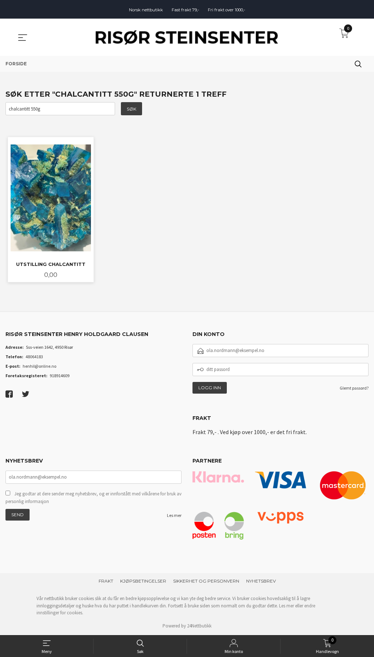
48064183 (34, 356)
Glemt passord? (354, 388)
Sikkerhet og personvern (206, 581)
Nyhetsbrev (261, 581)
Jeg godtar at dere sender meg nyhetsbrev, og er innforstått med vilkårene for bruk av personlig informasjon (93, 498)
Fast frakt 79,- (185, 9)
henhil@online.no (39, 366)
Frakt (106, 581)
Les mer (174, 515)
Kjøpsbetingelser (143, 581)
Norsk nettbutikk (146, 9)
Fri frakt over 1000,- (226, 9)
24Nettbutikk (199, 626)
